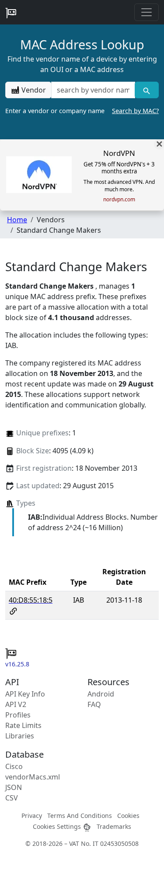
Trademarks (114, 826)
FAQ (94, 704)
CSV (11, 798)
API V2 (15, 704)
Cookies (128, 815)
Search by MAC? (135, 111)
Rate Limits (23, 725)
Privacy (31, 815)
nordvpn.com (119, 199)
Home (17, 219)
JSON (13, 787)
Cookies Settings (58, 826)
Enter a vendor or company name (82, 111)
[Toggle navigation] (146, 12)
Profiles (18, 715)
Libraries (19, 736)
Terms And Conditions (79, 815)
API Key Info (25, 694)
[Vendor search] (147, 90)
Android (100, 694)
